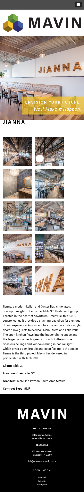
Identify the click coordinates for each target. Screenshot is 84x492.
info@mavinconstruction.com (42, 461)
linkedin (42, 481)
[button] (78, 4)
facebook (42, 477)
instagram (42, 484)
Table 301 (18, 365)
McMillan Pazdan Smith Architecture (41, 380)
